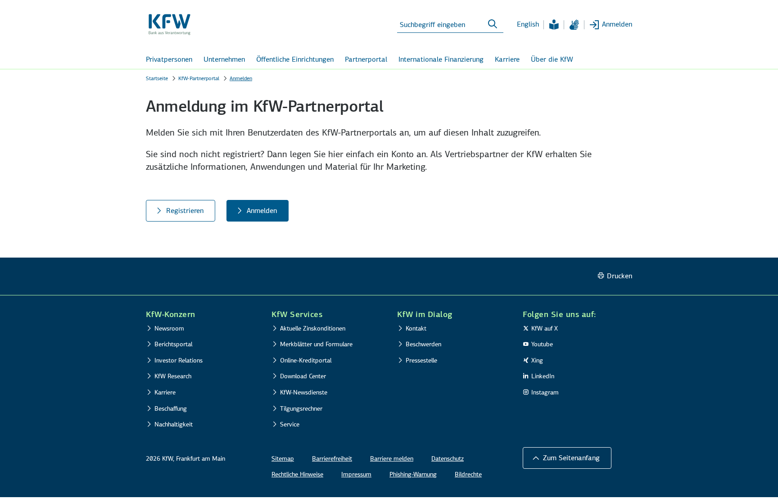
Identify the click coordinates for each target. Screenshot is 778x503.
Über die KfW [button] (552, 59)
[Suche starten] (492, 24)
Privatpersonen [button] (169, 59)
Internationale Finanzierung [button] (441, 59)
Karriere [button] (507, 59)
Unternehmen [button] (224, 59)
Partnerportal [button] (366, 59)
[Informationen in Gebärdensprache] (574, 24)
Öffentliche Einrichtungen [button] (295, 59)
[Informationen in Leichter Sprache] (553, 24)
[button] (567, 458)
